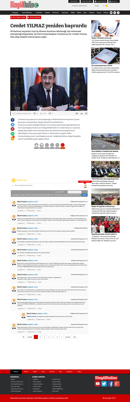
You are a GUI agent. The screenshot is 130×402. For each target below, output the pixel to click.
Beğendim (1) (22, 210)
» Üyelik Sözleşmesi (15, 391)
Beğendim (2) (22, 255)
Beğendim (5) (22, 234)
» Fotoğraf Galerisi (37, 384)
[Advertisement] (49, 53)
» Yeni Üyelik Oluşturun (16, 384)
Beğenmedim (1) (31, 210)
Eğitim (79, 12)
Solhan (26, 371)
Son (75, 337)
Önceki (30, 337)
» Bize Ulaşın (55, 391)
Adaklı (35, 371)
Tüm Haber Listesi (19, 17)
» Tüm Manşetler (56, 386)
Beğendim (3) (22, 244)
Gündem (39, 12)
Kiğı (60, 371)
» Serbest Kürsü (56, 379)
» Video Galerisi (36, 386)
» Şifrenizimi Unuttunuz (16, 389)
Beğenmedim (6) (31, 269)
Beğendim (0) (32, 319)
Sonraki (67, 337)
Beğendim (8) (22, 294)
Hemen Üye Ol (101, 1)
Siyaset (47, 12)
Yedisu (79, 371)
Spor (85, 12)
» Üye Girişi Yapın (15, 386)
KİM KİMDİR (74, 1)
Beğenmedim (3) (31, 255)
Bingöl (97, 5)
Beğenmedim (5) (32, 308)
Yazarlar (91, 12)
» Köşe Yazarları (36, 381)
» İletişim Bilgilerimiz (57, 389)
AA (76, 113)
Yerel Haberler (27, 12)
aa (81, 113)
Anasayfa (15, 12)
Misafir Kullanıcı (27, 202)
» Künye (12, 379)
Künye (99, 12)
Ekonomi (56, 12)
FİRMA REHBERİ (86, 1)
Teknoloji (65, 12)
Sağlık (73, 12)
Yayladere (69, 371)
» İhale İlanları (36, 389)
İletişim (106, 12)
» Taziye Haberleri (37, 391)
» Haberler (35, 379)
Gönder (84, 194)
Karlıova (52, 371)
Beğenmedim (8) (31, 294)
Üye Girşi (114, 1)
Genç (43, 371)
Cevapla (39, 210)
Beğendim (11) (22, 282)
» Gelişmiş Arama (56, 384)
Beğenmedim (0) (31, 244)
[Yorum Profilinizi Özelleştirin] (85, 186)
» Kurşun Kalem (56, 381)
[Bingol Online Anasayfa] (106, 378)
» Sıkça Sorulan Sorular (16, 381)
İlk (23, 337)
